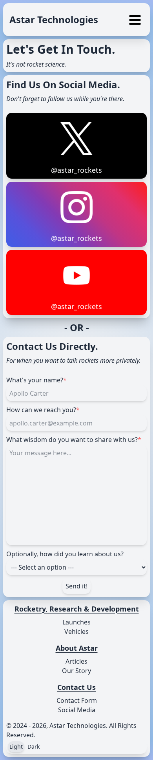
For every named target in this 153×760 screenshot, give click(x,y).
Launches (76, 622)
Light (16, 746)
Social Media (76, 710)
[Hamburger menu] (135, 21)
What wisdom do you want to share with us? (73, 439)
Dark (33, 746)
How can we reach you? (43, 409)
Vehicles (76, 631)
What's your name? (36, 380)
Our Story (76, 670)
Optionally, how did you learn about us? (65, 554)
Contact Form (76, 700)
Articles (76, 661)
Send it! (76, 586)
